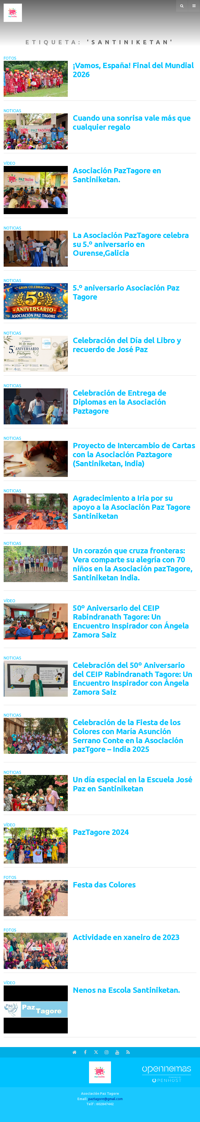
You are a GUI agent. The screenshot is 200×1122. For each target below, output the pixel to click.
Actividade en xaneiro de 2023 (126, 937)
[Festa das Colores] (36, 898)
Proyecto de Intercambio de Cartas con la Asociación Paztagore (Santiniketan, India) (134, 454)
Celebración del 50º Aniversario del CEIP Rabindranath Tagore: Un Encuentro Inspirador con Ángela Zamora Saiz (132, 678)
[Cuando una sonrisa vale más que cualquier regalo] (36, 131)
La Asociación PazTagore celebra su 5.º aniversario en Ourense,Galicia (131, 244)
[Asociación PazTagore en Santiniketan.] (36, 190)
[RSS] (128, 1052)
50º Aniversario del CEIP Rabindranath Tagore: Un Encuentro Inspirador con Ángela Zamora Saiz (131, 621)
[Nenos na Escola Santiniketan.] (36, 1009)
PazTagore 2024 (101, 832)
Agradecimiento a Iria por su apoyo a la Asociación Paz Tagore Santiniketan (131, 506)
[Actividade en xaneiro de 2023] (36, 951)
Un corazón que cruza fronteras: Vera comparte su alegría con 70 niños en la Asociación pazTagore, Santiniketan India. (132, 564)
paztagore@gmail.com (105, 1099)
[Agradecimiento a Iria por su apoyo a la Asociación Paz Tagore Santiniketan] (36, 511)
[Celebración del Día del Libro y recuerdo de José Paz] (36, 354)
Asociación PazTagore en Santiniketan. (117, 175)
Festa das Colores (104, 884)
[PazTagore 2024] (36, 846)
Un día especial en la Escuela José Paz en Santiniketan (132, 784)
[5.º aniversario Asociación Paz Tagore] (36, 301)
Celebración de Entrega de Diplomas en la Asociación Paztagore (119, 401)
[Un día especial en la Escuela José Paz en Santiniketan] (36, 793)
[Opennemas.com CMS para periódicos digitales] (166, 1074)
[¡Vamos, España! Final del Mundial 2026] (36, 79)
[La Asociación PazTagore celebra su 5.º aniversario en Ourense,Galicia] (36, 249)
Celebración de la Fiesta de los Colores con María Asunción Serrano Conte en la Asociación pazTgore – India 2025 (128, 735)
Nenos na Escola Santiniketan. (126, 989)
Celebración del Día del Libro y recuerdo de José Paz (127, 345)
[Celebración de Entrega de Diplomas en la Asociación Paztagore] (36, 406)
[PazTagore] (13, 12)
